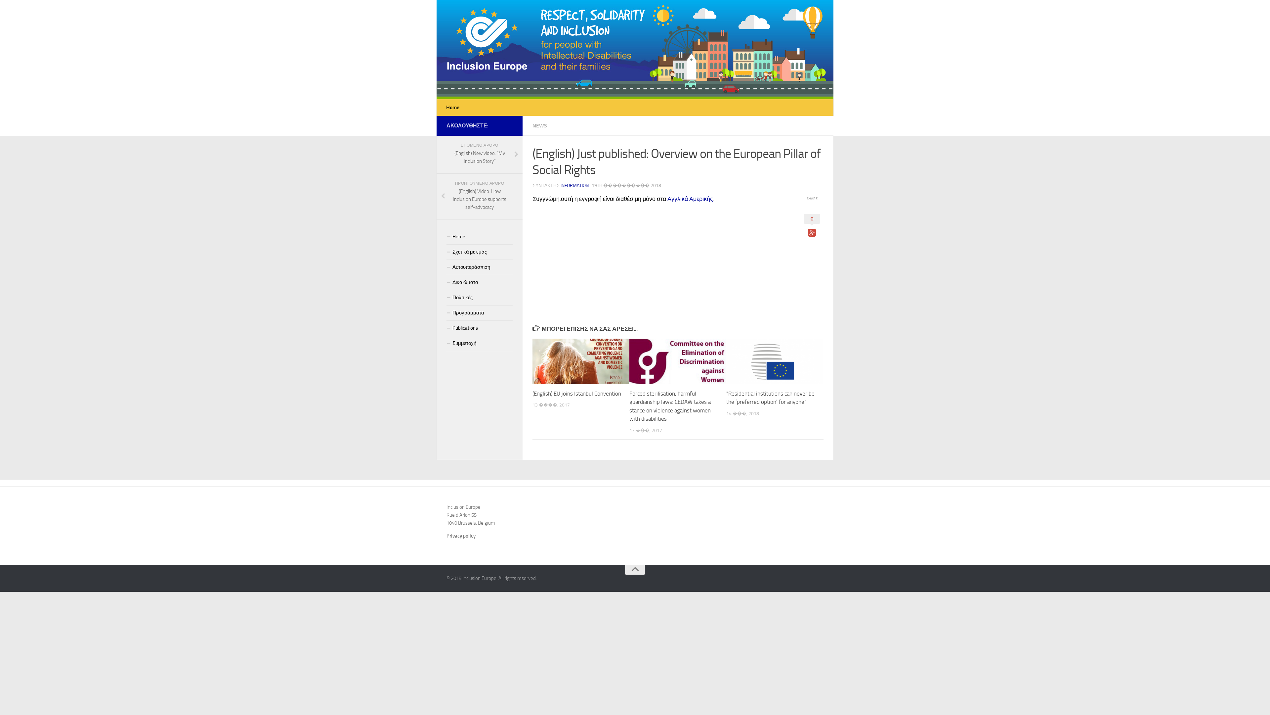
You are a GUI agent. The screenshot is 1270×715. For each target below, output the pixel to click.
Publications (465, 328)
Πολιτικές (462, 298)
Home (452, 107)
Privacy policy (461, 536)
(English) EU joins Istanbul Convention (576, 393)
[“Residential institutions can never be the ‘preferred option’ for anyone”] (774, 361)
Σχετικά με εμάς (469, 252)
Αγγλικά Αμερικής (690, 199)
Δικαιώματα (465, 282)
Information (575, 185)
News (539, 125)
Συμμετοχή (464, 343)
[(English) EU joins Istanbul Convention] (580, 361)
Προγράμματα (468, 313)
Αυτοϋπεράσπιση (471, 267)
